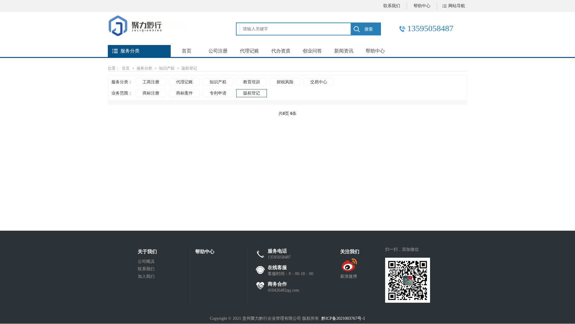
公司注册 (218, 50)
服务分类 (144, 68)
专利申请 (218, 93)
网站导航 (456, 6)
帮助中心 (422, 6)
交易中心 (318, 82)
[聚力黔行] (148, 34)
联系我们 (391, 6)
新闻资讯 (343, 50)
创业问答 (312, 50)
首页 (186, 50)
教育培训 (251, 82)
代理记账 (249, 50)
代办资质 (280, 50)
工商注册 (151, 82)
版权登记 (189, 68)
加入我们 (146, 276)
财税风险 (285, 82)
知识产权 (167, 68)
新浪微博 (348, 276)
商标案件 (184, 93)
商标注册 (151, 93)
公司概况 (146, 261)
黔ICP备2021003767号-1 (343, 318)
